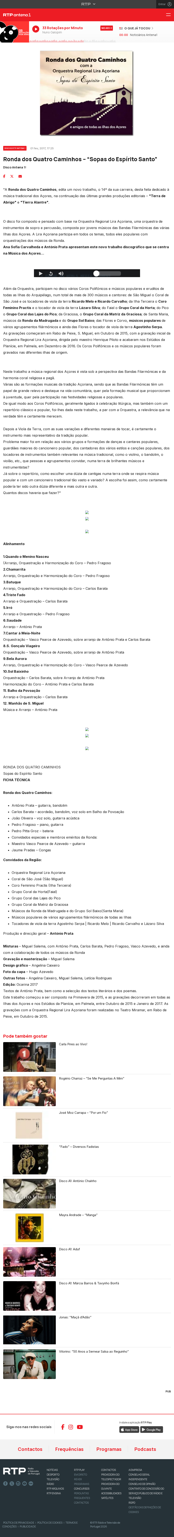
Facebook (5, 1483)
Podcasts (145, 1449)
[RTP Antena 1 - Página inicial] (14, 15)
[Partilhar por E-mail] (20, 176)
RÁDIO (50, 1484)
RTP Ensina (54, 1493)
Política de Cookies (49, 1522)
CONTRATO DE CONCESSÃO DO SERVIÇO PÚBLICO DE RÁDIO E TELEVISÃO (146, 1493)
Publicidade (28, 1526)
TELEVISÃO (53, 1479)
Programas (109, 1449)
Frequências (69, 1449)
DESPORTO (53, 1474)
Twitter (12, 1483)
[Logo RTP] (21, 1471)
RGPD (132, 1502)
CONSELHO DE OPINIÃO (142, 1484)
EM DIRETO (80, 1474)
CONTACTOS (108, 1470)
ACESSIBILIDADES (111, 1493)
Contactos (30, 1449)
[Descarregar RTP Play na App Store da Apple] (129, 1429)
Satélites (107, 1498)
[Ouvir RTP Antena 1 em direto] (14, 32)
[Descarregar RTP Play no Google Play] (151, 1429)
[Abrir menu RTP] (87, 4)
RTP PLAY (79, 1470)
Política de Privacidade (18, 1522)
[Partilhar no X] (12, 176)
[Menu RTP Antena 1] (170, 15)
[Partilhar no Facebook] (4, 176)
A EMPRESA (135, 1470)
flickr (31, 1483)
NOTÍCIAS (52, 1470)
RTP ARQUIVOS (55, 1488)
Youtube (24, 1483)
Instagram (18, 1483)
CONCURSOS (81, 1488)
